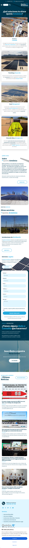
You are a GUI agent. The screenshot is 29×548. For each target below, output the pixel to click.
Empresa (4, 278)
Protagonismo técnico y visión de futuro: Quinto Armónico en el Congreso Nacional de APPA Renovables (14, 459)
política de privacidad (17, 308)
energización (13, 143)
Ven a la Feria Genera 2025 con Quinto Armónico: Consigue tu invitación (12, 487)
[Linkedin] (3, 508)
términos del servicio (15, 318)
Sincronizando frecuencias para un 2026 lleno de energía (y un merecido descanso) (14, 430)
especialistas (23, 44)
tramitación (7, 77)
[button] (1, 5)
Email (4, 283)
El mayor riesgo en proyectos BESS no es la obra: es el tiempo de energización (13, 402)
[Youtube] (13, 508)
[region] (14, 537)
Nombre (4, 273)
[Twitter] (8, 508)
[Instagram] (10, 508)
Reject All (14, 545)
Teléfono (5, 288)
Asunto (4, 294)
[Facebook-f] (5, 508)
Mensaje (4, 299)
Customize (14, 541)
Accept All (14, 538)
